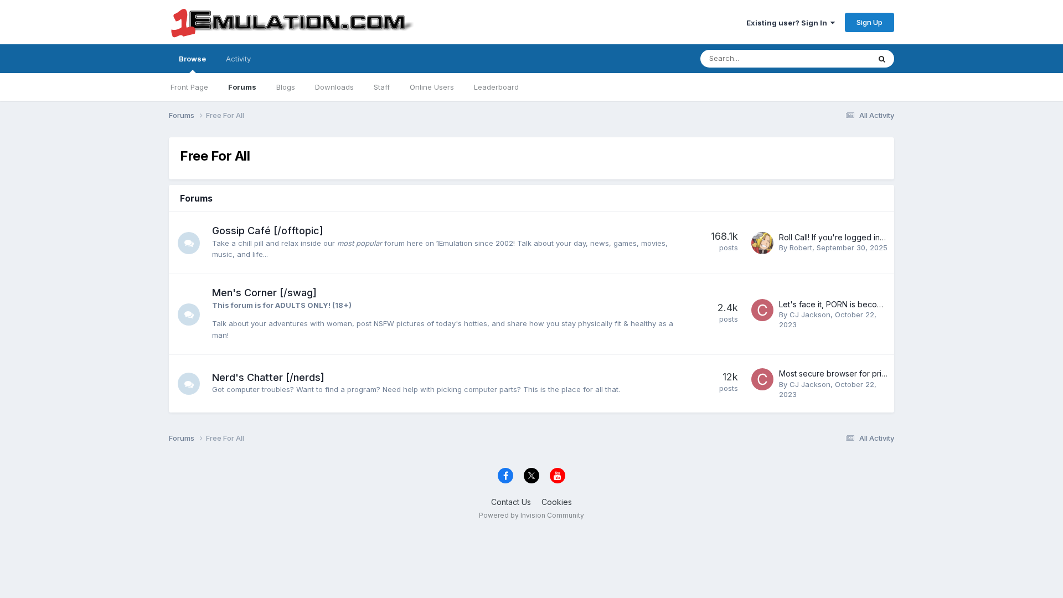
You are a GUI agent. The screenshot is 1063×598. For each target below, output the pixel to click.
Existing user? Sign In (788, 22)
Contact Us (511, 502)
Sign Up (869, 22)
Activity (238, 58)
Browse (192, 58)
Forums (242, 87)
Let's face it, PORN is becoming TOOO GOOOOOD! (872, 304)
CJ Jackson (809, 314)
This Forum (836, 58)
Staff (382, 87)
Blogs (285, 87)
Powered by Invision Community (531, 515)
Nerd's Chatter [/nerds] (268, 377)
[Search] (882, 59)
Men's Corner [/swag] (264, 292)
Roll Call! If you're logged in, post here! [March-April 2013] (884, 237)
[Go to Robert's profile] (762, 243)
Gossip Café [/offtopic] (267, 230)
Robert (800, 247)
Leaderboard (496, 87)
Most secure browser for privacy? (841, 373)
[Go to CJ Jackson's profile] (762, 310)
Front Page (189, 87)
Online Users (432, 87)
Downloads (334, 87)
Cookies (556, 502)
